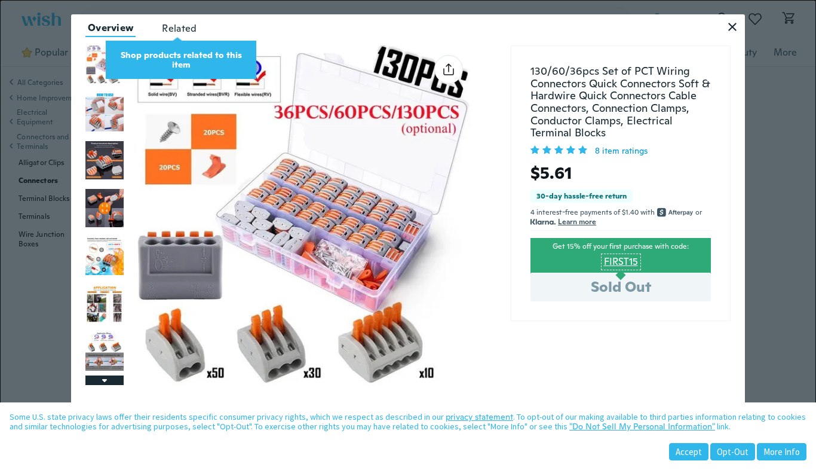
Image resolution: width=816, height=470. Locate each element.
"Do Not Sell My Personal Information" (642, 426)
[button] (732, 27)
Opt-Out (732, 451)
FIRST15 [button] (621, 261)
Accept (689, 451)
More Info (781, 451)
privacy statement (479, 416)
